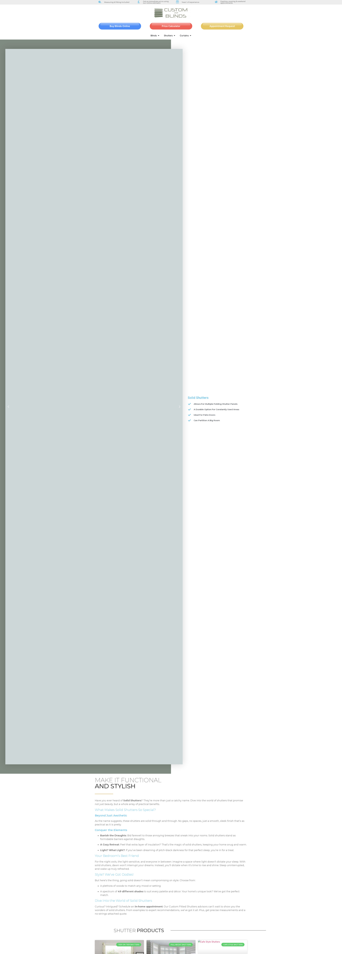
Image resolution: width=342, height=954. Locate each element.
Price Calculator (171, 26)
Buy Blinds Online (120, 26)
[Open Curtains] (190, 35)
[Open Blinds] (159, 35)
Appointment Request (222, 26)
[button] (8, 406)
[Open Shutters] (174, 35)
